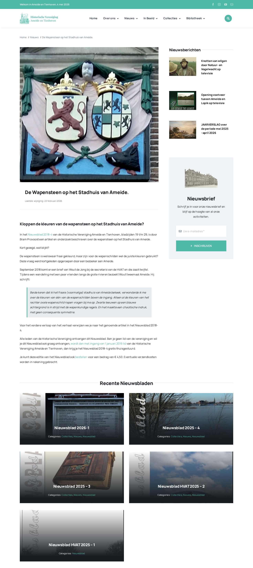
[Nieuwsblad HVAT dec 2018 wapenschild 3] (89, 48)
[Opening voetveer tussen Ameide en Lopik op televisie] (182, 93)
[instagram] (219, 4)
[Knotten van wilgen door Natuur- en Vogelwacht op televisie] (182, 59)
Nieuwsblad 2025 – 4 (181, 427)
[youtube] (225, 4)
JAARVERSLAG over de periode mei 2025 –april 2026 (214, 129)
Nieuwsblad (89, 436)
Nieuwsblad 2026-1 (71, 427)
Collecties (67, 436)
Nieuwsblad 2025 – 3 (71, 486)
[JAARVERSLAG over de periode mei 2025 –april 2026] (182, 123)
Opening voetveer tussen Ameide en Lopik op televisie (213, 99)
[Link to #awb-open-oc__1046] (228, 18)
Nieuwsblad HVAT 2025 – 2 (181, 486)
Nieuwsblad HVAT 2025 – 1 (72, 544)
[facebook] (213, 4)
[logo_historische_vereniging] (39, 14)
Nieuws (78, 436)
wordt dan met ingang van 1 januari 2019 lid (98, 343)
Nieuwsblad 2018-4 (40, 234)
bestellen (81, 357)
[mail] (231, 4)
